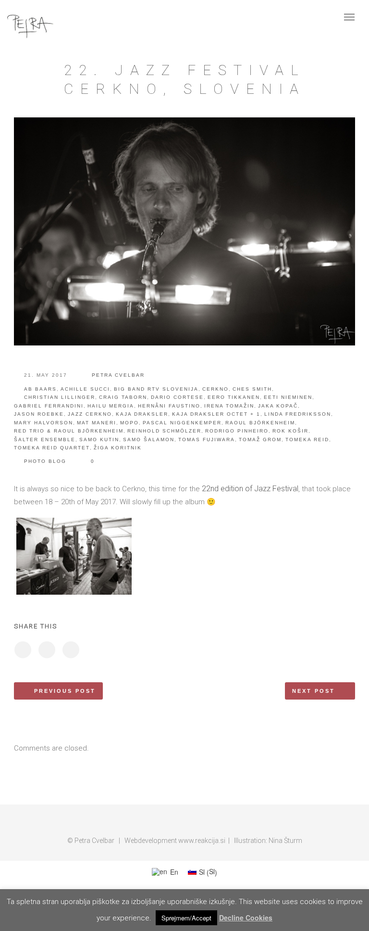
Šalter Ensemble (44, 439)
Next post (313, 691)
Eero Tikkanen (234, 397)
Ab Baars (40, 389)
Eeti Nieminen (288, 397)
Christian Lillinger (59, 397)
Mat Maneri (96, 422)
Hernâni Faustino (169, 405)
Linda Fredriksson (297, 414)
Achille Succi (85, 389)
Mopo (129, 422)
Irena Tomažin (229, 405)
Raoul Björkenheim (260, 422)
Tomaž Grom (260, 439)
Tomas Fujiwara (206, 439)
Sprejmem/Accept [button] (186, 917)
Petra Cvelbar (118, 375)
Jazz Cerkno (90, 414)
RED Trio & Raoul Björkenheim (68, 431)
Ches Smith (252, 389)
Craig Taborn (123, 397)
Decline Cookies (245, 917)
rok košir (290, 431)
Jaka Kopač (278, 405)
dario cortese (177, 397)
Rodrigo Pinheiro (237, 431)
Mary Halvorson (43, 422)
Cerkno (215, 389)
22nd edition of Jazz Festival (250, 488)
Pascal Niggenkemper (182, 422)
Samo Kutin (99, 439)
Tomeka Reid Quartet (52, 447)
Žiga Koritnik (118, 447)
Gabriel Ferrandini (49, 405)
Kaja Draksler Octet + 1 (216, 414)
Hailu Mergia (110, 405)
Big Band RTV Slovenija (156, 389)
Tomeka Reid (307, 439)
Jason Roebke (39, 414)
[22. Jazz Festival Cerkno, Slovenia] (22, 649)
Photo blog (45, 461)
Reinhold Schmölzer (164, 431)
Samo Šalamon (148, 439)
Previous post (65, 691)
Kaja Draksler (142, 414)
